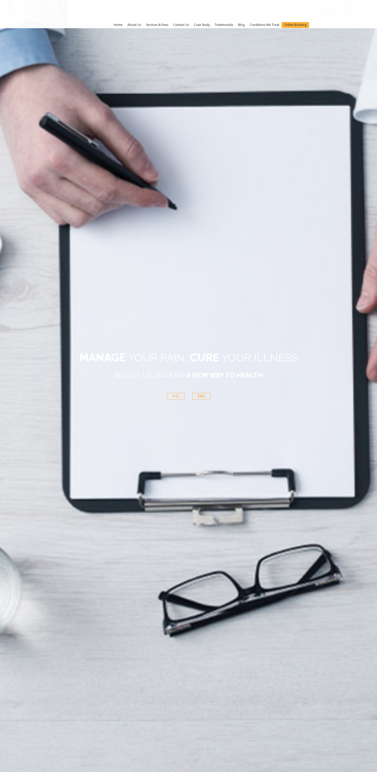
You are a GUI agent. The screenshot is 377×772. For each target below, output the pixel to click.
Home (118, 25)
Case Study (202, 25)
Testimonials (224, 25)
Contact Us (181, 25)
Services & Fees (157, 25)
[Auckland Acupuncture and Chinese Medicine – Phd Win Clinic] (97, 10)
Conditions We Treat (264, 25)
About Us (134, 25)
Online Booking (295, 25)
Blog (241, 25)
